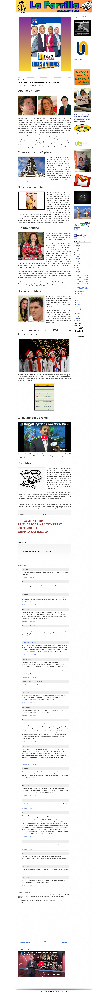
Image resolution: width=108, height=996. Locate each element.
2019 (77, 259)
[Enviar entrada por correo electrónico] (50, 551)
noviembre (79, 291)
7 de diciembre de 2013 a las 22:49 (29, 590)
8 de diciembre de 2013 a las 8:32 (29, 715)
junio (78, 302)
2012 (77, 316)
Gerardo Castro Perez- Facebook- (31, 681)
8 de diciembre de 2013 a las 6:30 (29, 621)
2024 (77, 248)
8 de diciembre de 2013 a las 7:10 (29, 677)
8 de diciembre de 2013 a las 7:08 (29, 638)
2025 (77, 246)
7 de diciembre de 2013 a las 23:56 (29, 604)
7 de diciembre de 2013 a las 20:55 (29, 577)
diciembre (79, 274)
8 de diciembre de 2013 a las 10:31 (29, 808)
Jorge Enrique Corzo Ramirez (30, 626)
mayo (78, 304)
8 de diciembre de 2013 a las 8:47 (29, 764)
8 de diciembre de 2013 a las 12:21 (29, 836)
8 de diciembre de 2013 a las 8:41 (29, 741)
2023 (77, 250)
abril (78, 306)
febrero (78, 311)
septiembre (79, 295)
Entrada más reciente (24, 942)
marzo (78, 309)
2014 (77, 269)
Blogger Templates (65, 991)
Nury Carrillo (25, 659)
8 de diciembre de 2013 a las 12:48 (29, 849)
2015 (77, 267)
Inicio (45, 941)
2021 (77, 254)
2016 (77, 265)
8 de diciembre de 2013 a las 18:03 (29, 885)
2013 (77, 272)
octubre (78, 293)
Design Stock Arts (67, 992)
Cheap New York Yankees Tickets (53, 992)
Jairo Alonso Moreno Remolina (30, 800)
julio (78, 300)
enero (78, 313)
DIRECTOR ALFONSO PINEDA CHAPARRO (38, 82)
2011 (77, 318)
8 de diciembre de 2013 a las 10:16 (29, 795)
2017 (77, 263)
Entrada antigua (66, 942)
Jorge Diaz (25, 707)
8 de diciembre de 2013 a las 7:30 (29, 702)
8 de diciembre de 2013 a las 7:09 (29, 654)
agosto (78, 298)
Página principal (23, 12)
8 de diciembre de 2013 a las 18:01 (29, 872)
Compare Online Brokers (41, 992)
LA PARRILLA (51, 991)
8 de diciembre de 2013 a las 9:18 (29, 780)
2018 (77, 261)
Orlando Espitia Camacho (29, 642)
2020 (77, 256)
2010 (77, 320)
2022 (77, 252)
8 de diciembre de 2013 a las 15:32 (29, 862)
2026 (77, 243)
